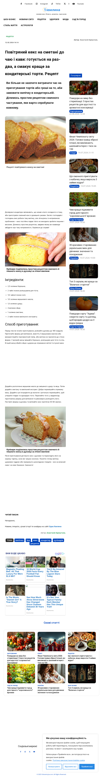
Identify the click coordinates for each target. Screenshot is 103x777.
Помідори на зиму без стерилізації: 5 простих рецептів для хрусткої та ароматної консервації (21, 659)
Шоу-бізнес (75, 288)
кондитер (45, 540)
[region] (70, 753)
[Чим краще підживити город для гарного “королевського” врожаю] (83, 199)
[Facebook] (21, 4)
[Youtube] (74, 4)
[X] (65, 4)
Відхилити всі (70, 766)
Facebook (28, 4)
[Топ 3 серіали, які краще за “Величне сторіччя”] (83, 271)
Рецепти (10, 37)
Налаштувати (54, 766)
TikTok (58, 4)
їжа (28, 540)
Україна (74, 258)
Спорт (73, 152)
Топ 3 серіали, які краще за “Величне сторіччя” (79, 689)
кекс (35, 540)
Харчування (76, 111)
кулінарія (58, 540)
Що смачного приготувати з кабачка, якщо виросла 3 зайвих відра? (83, 179)
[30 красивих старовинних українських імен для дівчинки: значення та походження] (83, 235)
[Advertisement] (35, 190)
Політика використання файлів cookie (69, 760)
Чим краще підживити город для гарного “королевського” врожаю (82, 212)
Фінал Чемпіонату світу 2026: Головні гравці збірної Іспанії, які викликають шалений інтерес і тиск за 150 (83, 142)
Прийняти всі (87, 766)
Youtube (80, 4)
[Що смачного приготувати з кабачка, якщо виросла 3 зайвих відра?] (83, 166)
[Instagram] (37, 4)
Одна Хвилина (55, 526)
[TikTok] (52, 4)
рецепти (35, 543)
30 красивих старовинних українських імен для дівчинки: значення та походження (51, 690)
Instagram (44, 4)
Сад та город (76, 219)
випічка (19, 540)
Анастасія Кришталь (89, 40)
